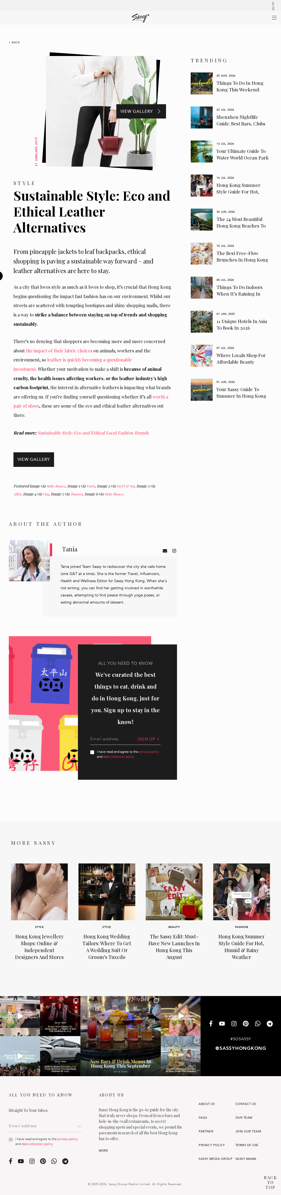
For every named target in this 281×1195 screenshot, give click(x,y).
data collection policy (118, 756)
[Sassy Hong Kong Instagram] (234, 1024)
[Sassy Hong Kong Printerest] (246, 1024)
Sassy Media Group (215, 1159)
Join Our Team (248, 1131)
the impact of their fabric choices (59, 351)
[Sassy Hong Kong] (141, 18)
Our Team (243, 1118)
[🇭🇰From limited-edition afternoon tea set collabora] (181, 1056)
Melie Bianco (55, 486)
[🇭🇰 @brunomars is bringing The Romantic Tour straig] (60, 1016)
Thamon (76, 494)
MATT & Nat (125, 486)
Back (16, 42)
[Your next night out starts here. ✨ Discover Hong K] (120, 1036)
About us (207, 1104)
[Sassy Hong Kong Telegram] (270, 1024)
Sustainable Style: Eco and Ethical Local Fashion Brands (93, 433)
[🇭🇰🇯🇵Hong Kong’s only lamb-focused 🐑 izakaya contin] (181, 1016)
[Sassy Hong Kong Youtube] (222, 1024)
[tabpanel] (230, 83)
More (103, 1151)
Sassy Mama (246, 1159)
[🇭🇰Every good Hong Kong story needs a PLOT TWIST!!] (20, 1016)
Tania (69, 549)
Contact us (245, 1104)
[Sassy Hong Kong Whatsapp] (257, 1024)
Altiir (17, 494)
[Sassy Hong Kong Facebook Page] (211, 1024)
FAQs (203, 1118)
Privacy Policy (212, 1145)
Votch (90, 486)
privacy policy (149, 752)
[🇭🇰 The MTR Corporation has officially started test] (60, 1056)
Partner (206, 1131)
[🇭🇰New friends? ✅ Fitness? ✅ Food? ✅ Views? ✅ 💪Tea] (20, 1056)
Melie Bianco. (114, 494)
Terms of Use (246, 1145)
